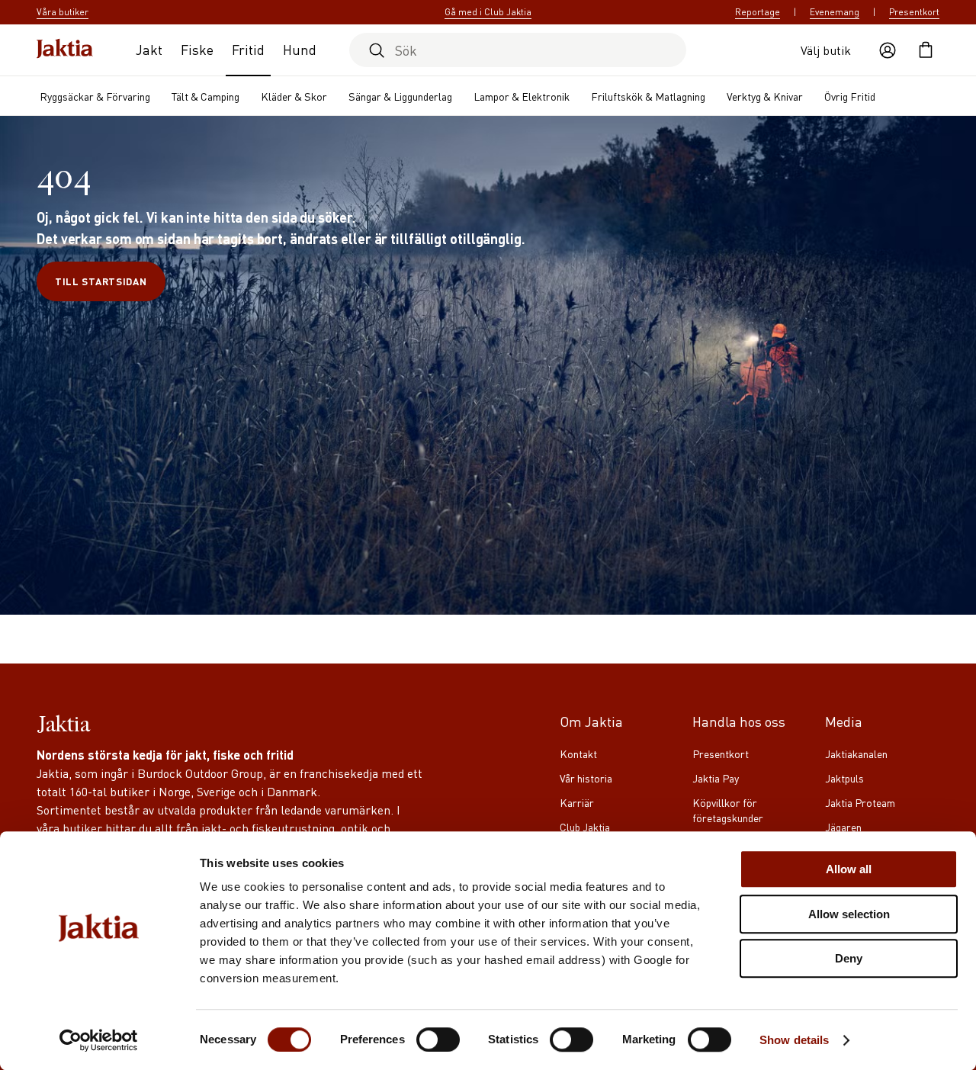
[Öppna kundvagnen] (925, 50)
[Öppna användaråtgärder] (887, 50)
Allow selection (849, 914)
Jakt (149, 49)
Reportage (757, 12)
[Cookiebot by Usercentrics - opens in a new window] (98, 1040)
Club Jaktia (585, 827)
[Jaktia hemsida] (65, 50)
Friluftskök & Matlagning (648, 96)
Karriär (577, 802)
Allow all (849, 869)
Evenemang (834, 12)
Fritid (248, 49)
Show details (794, 1039)
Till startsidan (101, 281)
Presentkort (914, 12)
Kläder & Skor (294, 96)
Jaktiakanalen (856, 753)
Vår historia (586, 778)
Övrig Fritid (849, 96)
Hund (299, 49)
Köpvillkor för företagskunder (727, 809)
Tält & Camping (205, 96)
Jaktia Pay (715, 778)
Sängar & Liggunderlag (400, 96)
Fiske (197, 49)
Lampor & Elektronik (522, 96)
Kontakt (578, 753)
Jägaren (843, 827)
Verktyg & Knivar (765, 96)
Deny (848, 958)
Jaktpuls (844, 778)
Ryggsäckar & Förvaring (95, 96)
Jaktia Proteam (860, 802)
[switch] (438, 1039)
